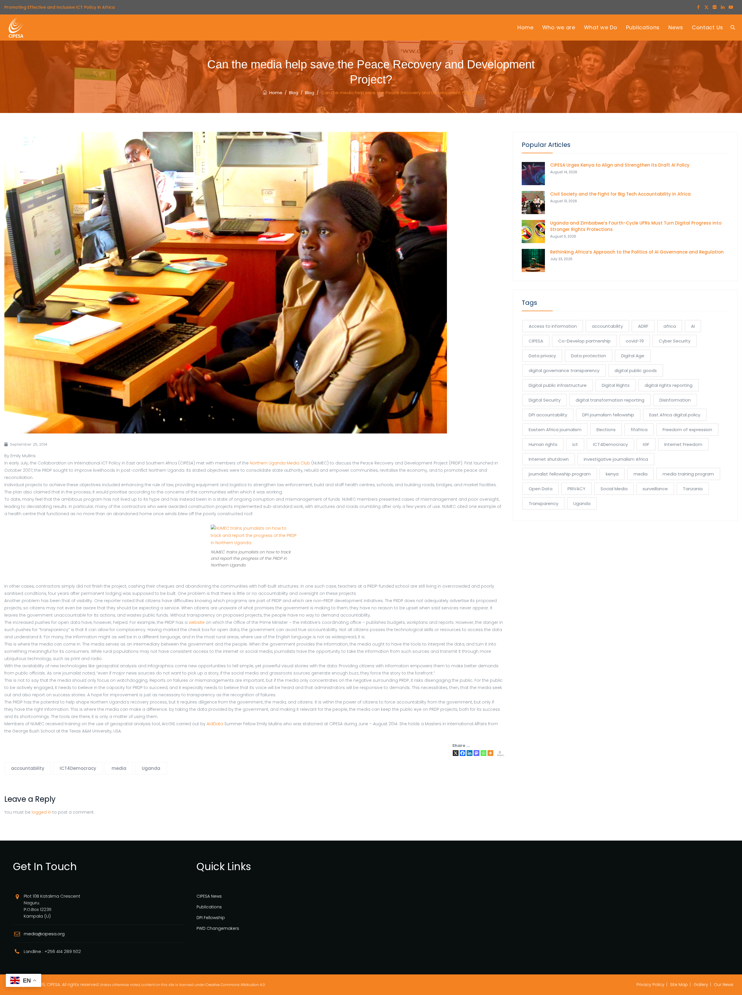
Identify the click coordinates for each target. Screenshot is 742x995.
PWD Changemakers (218, 928)
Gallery (701, 984)
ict (575, 444)
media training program (688, 474)
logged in (41, 812)
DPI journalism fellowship (608, 415)
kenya (612, 474)
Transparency (543, 503)
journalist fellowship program (560, 474)
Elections (606, 430)
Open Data (540, 489)
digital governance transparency (564, 370)
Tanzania (693, 489)
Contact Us (707, 27)
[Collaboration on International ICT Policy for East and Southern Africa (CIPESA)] (16, 27)
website (197, 622)
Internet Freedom (683, 444)
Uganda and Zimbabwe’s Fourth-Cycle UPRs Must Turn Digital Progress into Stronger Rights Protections (635, 226)
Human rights (543, 444)
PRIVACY (576, 489)
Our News (723, 984)
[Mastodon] (476, 753)
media (119, 768)
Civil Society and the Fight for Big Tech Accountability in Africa (620, 194)
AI (693, 326)
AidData (215, 724)
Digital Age (632, 356)
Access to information (553, 326)
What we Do (600, 27)
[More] (490, 753)
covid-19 (635, 341)
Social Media (614, 489)
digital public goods (635, 370)
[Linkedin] (469, 753)
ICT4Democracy (78, 768)
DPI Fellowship (211, 918)
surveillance (655, 489)
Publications (643, 27)
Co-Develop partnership (584, 341)
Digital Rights (616, 385)
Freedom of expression (687, 430)
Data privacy (542, 356)
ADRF (643, 326)
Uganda (151, 768)
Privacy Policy (650, 984)
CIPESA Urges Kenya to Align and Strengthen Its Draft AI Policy (620, 165)
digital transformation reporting (610, 400)
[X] (456, 753)
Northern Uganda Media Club (280, 463)
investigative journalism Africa (616, 459)
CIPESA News (209, 896)
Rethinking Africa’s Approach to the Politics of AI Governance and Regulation (637, 252)
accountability (27, 768)
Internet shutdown (549, 459)
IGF (646, 444)
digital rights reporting (668, 385)
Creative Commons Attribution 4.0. (235, 984)
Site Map (679, 984)
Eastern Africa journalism (555, 430)
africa (669, 326)
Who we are (558, 27)
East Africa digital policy (674, 415)
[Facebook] (462, 753)
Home (525, 27)
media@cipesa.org (44, 934)
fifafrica (639, 430)
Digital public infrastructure (558, 385)
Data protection (588, 356)
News (675, 27)
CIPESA (536, 341)
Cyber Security (674, 341)
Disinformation (675, 400)
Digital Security (545, 400)
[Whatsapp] (483, 753)
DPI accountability (548, 415)
